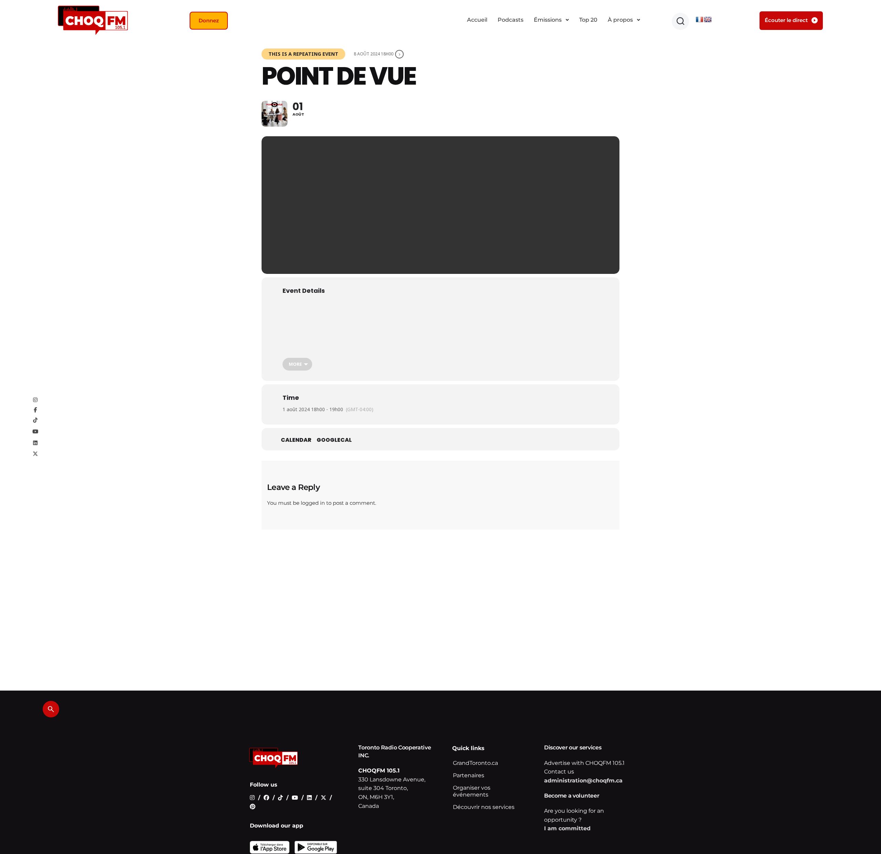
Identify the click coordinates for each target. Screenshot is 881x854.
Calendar (296, 440)
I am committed (567, 828)
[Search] (51, 709)
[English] (708, 20)
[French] (699, 20)
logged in (313, 503)
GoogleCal (334, 440)
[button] (680, 21)
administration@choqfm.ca (583, 780)
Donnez (209, 20)
